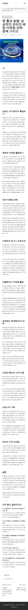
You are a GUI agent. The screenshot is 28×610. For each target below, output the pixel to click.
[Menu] (25, 3)
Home (4, 8)
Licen (5, 3)
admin (6, 575)
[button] (8, 579)
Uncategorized (7, 17)
